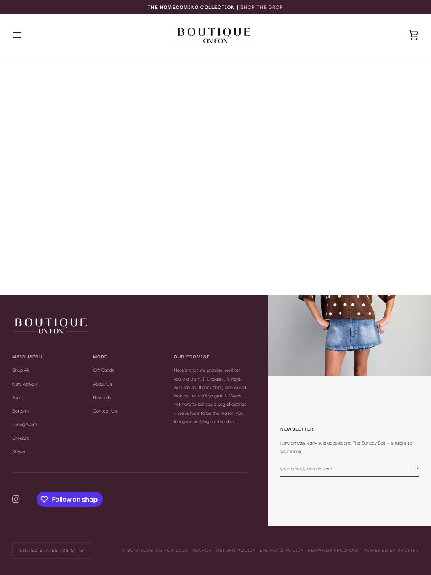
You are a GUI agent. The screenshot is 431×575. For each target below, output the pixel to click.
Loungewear (24, 424)
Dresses (20, 438)
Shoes (18, 451)
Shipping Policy (281, 550)
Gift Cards (103, 369)
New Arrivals (24, 383)
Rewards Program (333, 550)
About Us (102, 383)
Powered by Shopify (391, 550)
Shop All (20, 369)
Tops (16, 397)
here (239, 104)
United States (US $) (48, 550)
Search (202, 550)
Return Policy (236, 550)
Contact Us (105, 410)
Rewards (102, 397)
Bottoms (20, 410)
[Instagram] (16, 499)
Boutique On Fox (150, 550)
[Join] (412, 467)
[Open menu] (24, 35)
